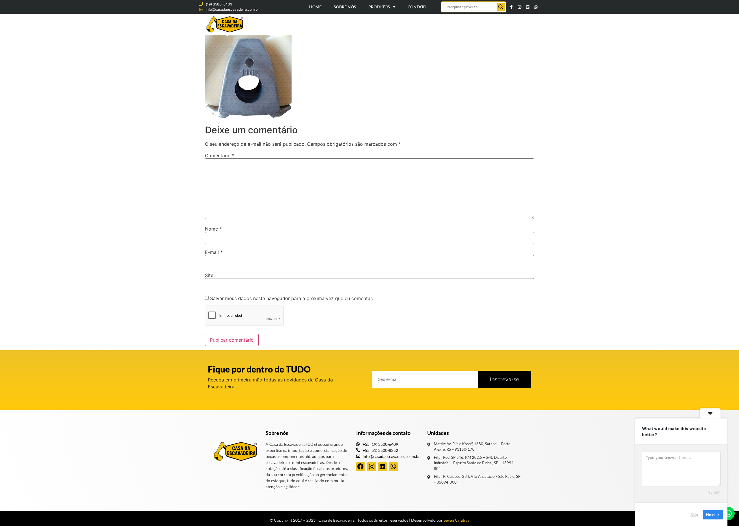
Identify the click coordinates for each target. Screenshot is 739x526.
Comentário (219, 155)
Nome (213, 229)
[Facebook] (360, 466)
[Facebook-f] (511, 7)
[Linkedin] (528, 7)
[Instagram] (520, 7)
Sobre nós (277, 433)
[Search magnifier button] (501, 7)
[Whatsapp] (536, 7)
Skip (694, 514)
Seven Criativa (456, 520)
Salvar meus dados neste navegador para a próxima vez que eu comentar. (291, 298)
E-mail (214, 252)
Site (209, 275)
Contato (417, 6)
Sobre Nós (345, 6)
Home (315, 6)
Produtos (379, 6)
